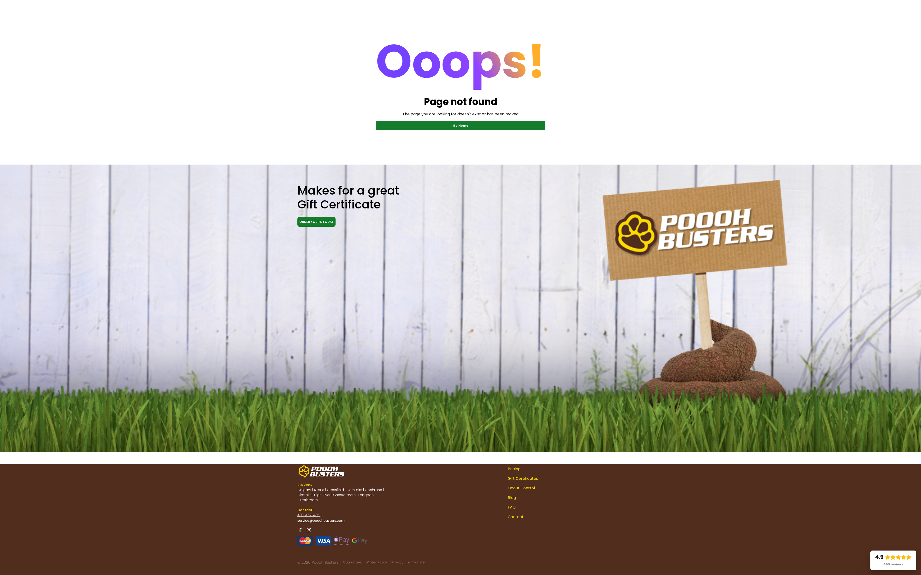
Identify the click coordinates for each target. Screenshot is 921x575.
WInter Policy (376, 562)
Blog (512, 497)
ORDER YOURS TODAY (316, 222)
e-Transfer (417, 562)
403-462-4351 (308, 515)
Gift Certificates (523, 478)
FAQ (512, 507)
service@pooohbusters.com (321, 520)
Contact (516, 517)
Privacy (397, 562)
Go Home (460, 126)
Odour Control (521, 488)
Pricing (514, 469)
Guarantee (352, 562)
